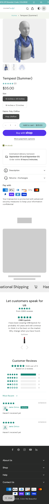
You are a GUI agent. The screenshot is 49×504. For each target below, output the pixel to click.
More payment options (24, 139)
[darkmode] (38, 8)
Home (14, 15)
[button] (32, 125)
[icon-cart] (32, 8)
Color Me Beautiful (28, 499)
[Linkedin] (36, 450)
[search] (27, 8)
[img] (24, 308)
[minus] (5, 125)
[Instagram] (24, 450)
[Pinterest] (19, 450)
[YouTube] (30, 450)
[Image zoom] (24, 41)
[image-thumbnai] (6, 67)
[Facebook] (13, 450)
